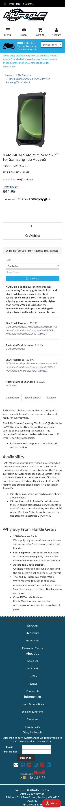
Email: (9, 746)
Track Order (32, 640)
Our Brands (32, 668)
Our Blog (32, 676)
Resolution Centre (32, 648)
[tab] (12, 397)
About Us (32, 660)
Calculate (33, 278)
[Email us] (16, 764)
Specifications (33, 397)
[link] (23, 764)
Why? (43, 334)
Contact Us (32, 691)
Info (49, 199)
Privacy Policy (32, 726)
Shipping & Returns (33, 711)
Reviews (52, 397)
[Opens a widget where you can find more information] (51, 803)
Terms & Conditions (32, 703)
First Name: (10, 751)
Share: (7, 186)
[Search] (5, 3)
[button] (32, 179)
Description (12, 397)
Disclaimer (32, 719)
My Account (32, 632)
